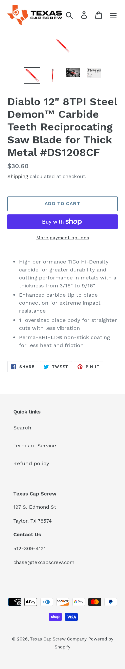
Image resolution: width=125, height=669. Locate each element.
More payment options (62, 237)
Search (22, 427)
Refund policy (31, 463)
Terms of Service (34, 445)
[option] (32, 75)
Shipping (17, 177)
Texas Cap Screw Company (58, 638)
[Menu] (113, 15)
